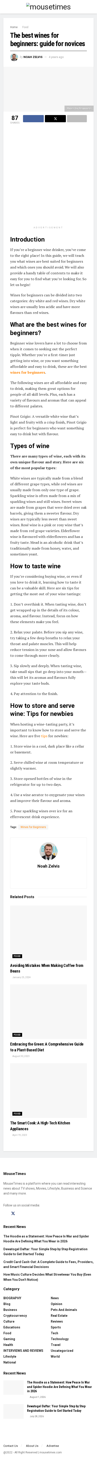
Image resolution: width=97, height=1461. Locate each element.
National (9, 1362)
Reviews (57, 1321)
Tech (54, 1333)
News (55, 1298)
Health (8, 1345)
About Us (32, 1446)
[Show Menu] (5, 6)
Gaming (9, 1339)
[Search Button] (92, 6)
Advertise (52, 1446)
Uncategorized (62, 1350)
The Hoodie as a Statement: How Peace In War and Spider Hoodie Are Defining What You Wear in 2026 (59, 1387)
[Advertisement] (48, 175)
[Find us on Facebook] (5, 1213)
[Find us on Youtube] (28, 1213)
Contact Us (10, 1446)
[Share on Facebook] (33, 118)
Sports (56, 1327)
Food (25, 27)
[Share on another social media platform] (77, 118)
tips (43, 735)
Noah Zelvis (32, 57)
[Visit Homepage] (48, 7)
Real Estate (59, 1315)
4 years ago (56, 57)
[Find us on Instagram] (21, 1213)
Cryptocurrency (15, 1315)
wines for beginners (27, 372)
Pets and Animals (64, 1310)
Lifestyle (9, 1356)
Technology (60, 1339)
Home (14, 27)
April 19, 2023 (19, 1135)
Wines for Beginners (33, 827)
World (55, 1356)
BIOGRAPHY (12, 1298)
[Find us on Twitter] (13, 1213)
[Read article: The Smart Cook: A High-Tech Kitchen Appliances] (48, 1090)
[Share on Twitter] (55, 118)
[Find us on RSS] (36, 1213)
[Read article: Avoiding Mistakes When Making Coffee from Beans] (48, 933)
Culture (8, 1321)
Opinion (56, 1304)
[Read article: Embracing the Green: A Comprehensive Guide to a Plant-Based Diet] (48, 1011)
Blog (6, 1304)
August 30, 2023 (21, 1056)
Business (10, 1310)
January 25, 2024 (21, 977)
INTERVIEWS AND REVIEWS (23, 1350)
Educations (11, 1327)
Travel (55, 1345)
